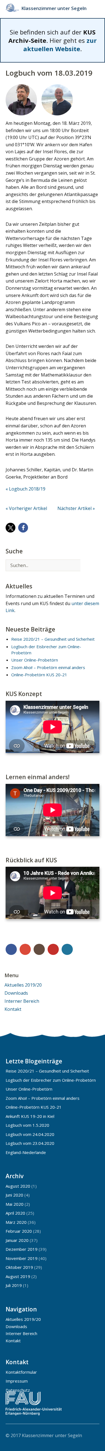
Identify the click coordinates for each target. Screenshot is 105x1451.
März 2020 (16, 1222)
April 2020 (15, 1213)
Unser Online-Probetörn (34, 660)
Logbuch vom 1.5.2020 (27, 1125)
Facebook (11, 949)
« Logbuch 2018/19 (25, 489)
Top (93, 1435)
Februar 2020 (19, 1231)
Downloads (16, 993)
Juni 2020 (14, 1195)
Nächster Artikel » (76, 508)
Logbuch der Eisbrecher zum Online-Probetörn (51, 1080)
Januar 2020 (17, 1240)
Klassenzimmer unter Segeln (54, 8)
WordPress (67, 949)
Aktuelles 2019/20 (23, 985)
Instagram (39, 949)
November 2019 (22, 1258)
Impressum (17, 1381)
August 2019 (18, 1276)
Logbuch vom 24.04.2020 (30, 1134)
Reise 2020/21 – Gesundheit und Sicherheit (53, 639)
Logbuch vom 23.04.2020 (30, 1143)
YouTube (53, 949)
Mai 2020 (15, 1204)
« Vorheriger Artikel (26, 508)
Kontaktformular (21, 1372)
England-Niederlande (26, 1152)
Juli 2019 (14, 1285)
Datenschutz (18, 1390)
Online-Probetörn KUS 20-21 (39, 674)
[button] (10, 528)
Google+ (25, 949)
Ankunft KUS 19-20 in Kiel (30, 1116)
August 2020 (18, 1186)
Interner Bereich (21, 1001)
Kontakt (12, 1009)
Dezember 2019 (22, 1249)
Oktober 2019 (19, 1267)
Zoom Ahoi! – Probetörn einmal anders (48, 667)
